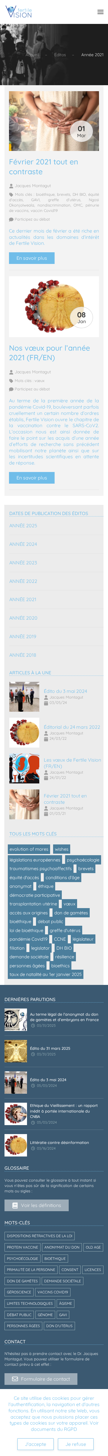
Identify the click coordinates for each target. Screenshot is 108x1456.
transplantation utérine (33, 904)
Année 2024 (23, 544)
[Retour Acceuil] (18, 12)
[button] (101, 12)
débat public (50, 921)
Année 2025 (23, 525)
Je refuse (75, 1444)
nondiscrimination (54, 205)
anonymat (21, 886)
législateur (83, 939)
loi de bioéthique (26, 930)
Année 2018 (22, 655)
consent (70, 1269)
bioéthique (45, 194)
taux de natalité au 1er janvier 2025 (46, 974)
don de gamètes (71, 913)
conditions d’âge (63, 877)
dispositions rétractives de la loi (39, 1236)
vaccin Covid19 (44, 210)
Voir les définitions (41, 1205)
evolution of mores (29, 849)
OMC (78, 205)
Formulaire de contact (45, 1379)
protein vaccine (22, 1247)
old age (93, 1247)
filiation (17, 948)
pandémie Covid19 (28, 939)
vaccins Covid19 (53, 1292)
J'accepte (35, 1444)
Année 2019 (22, 636)
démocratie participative (35, 895)
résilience (64, 957)
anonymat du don (62, 1247)
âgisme (65, 1303)
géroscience (19, 1292)
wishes (61, 849)
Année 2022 (23, 581)
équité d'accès (24, 877)
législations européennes (35, 860)
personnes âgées (27, 965)
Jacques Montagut (32, 185)
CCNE (60, 939)
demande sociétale (29, 957)
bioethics (60, 965)
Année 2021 (22, 599)
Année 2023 (23, 563)
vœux (39, 380)
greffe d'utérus (64, 199)
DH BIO (79, 194)
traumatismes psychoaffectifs (41, 868)
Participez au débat (32, 219)
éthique (45, 886)
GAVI (35, 199)
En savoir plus (31, 258)
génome (45, 1315)
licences (93, 1269)
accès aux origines (29, 913)
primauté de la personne (31, 1269)
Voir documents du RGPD (65, 1426)
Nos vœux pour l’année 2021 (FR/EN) (49, 352)
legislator (40, 948)
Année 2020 (23, 618)
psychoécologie (83, 860)
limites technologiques (30, 1303)
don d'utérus (59, 1326)
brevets (63, 194)
